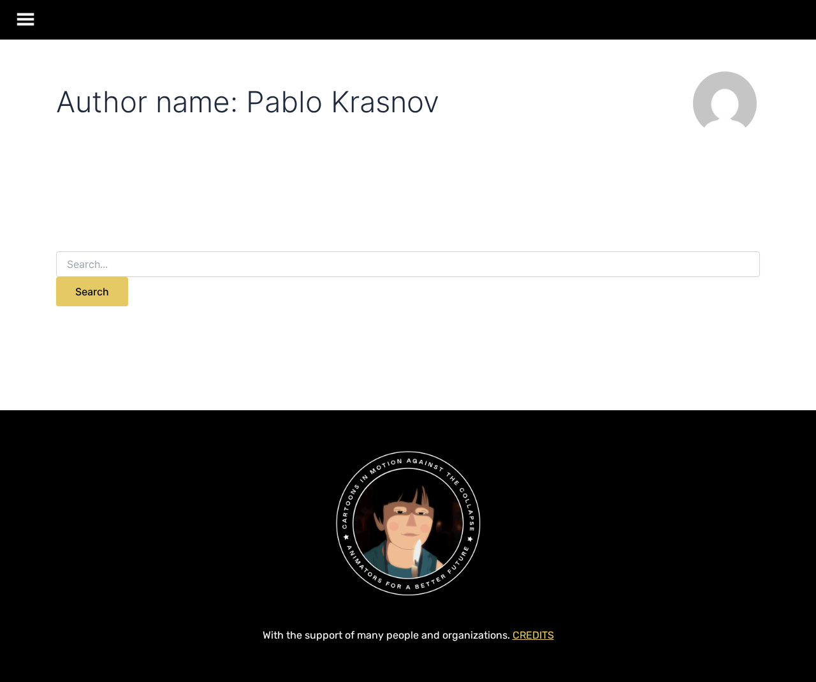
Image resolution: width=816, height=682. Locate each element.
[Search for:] (408, 264)
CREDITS (533, 635)
